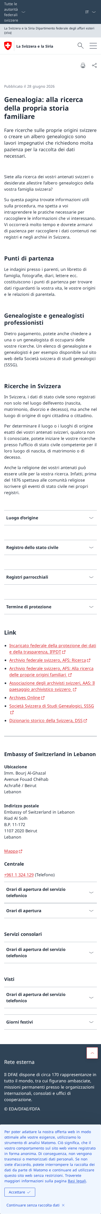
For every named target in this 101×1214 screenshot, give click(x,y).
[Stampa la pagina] (83, 65)
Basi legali (77, 1180)
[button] (92, 1053)
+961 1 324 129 (19, 875)
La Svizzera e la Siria (34, 46)
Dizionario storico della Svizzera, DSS (46, 720)
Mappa (11, 851)
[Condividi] (94, 65)
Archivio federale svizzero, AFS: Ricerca (47, 660)
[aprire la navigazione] (93, 46)
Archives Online (24, 697)
